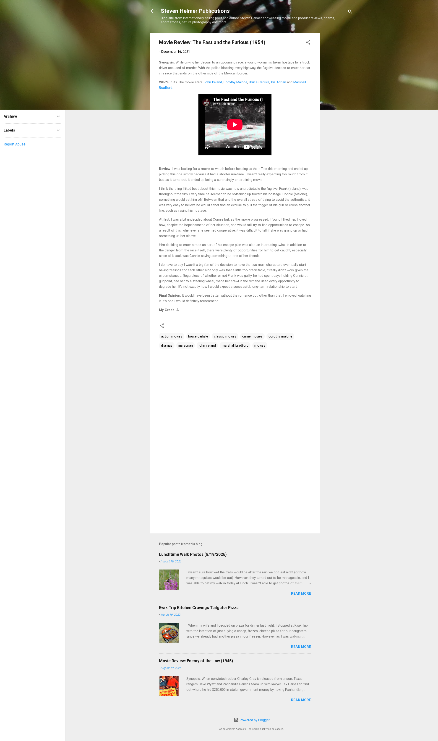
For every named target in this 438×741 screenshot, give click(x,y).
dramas (166, 345)
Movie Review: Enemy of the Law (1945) (196, 660)
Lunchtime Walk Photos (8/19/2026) (193, 554)
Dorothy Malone (235, 82)
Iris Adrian (278, 82)
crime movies (252, 336)
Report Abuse (15, 144)
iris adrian (185, 345)
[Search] (350, 12)
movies (259, 345)
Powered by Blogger (254, 720)
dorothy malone (280, 336)
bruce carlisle (198, 336)
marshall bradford (235, 345)
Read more (301, 593)
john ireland (207, 345)
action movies (171, 336)
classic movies (225, 336)
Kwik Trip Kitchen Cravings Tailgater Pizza (199, 607)
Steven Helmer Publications (195, 11)
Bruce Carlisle (259, 82)
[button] (308, 43)
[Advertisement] (338, 101)
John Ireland (212, 82)
